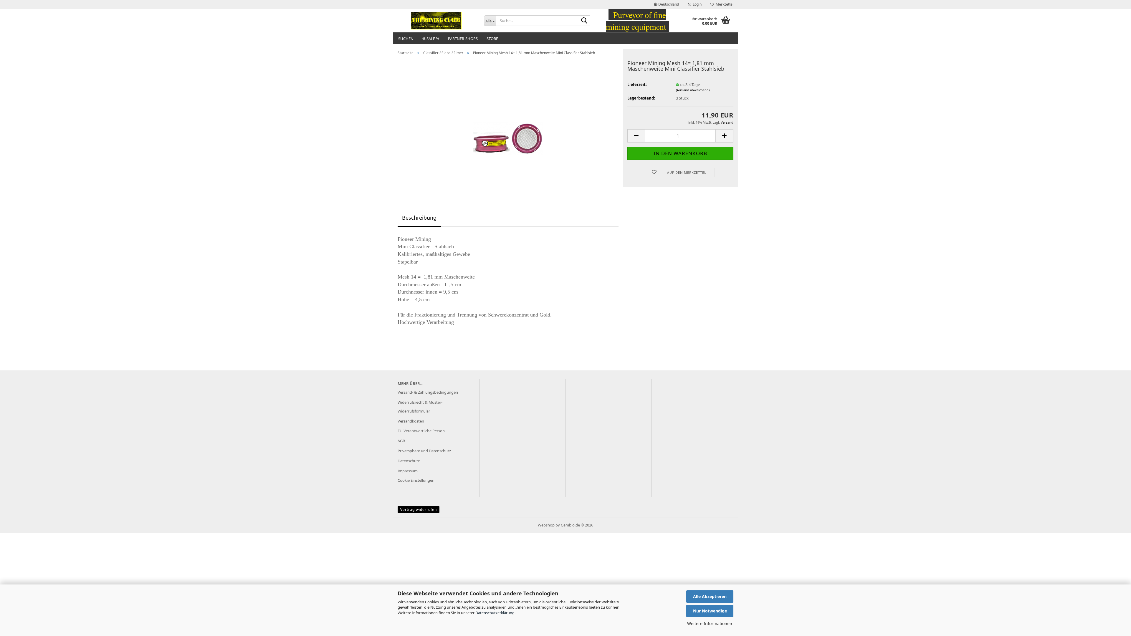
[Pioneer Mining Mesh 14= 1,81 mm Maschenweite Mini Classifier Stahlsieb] (508, 125)
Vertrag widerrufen (418, 509)
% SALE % (430, 38)
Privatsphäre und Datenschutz (424, 450)
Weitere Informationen (709, 623)
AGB (401, 440)
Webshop (546, 525)
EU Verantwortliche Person (421, 430)
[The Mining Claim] (436, 20)
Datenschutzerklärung (495, 612)
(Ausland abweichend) (693, 90)
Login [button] (696, 4)
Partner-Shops (463, 38)
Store (492, 38)
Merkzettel (723, 4)
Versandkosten (411, 421)
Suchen (406, 38)
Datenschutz (409, 460)
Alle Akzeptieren (710, 596)
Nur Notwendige (710, 611)
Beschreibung (419, 217)
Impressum (408, 470)
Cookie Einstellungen (416, 480)
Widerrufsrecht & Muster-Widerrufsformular (420, 407)
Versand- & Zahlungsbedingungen (428, 392)
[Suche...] (584, 21)
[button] (666, 4)
